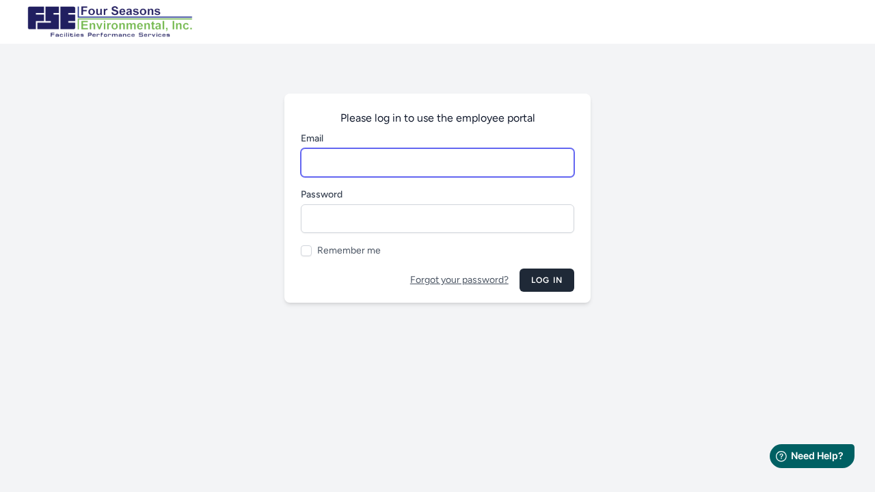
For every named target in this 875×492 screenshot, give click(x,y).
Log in (547, 280)
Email (312, 138)
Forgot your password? (459, 280)
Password (321, 194)
